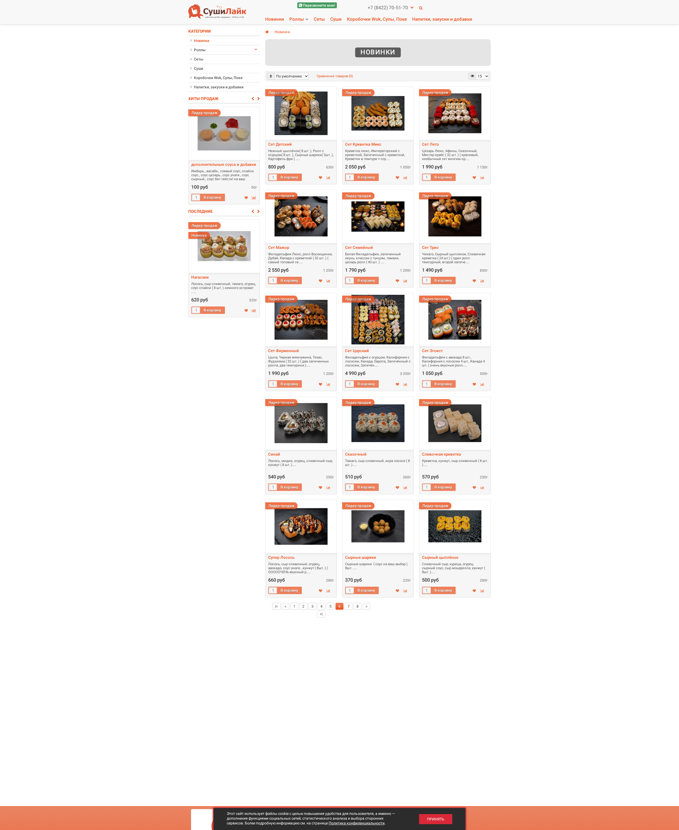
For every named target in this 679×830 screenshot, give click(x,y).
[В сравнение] (254, 198)
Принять (435, 819)
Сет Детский (280, 144)
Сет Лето (430, 144)
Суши (336, 19)
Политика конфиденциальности (357, 823)
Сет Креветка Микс (363, 144)
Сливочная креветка (441, 454)
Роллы (296, 19)
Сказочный (356, 454)
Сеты (319, 19)
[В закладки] (246, 198)
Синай (274, 454)
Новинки (274, 19)
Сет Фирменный (283, 350)
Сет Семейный (359, 247)
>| (321, 614)
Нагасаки (200, 277)
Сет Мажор (278, 247)
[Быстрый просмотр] (300, 111)
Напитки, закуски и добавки (442, 19)
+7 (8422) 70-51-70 (388, 8)
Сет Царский (357, 350)
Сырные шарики (360, 557)
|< (276, 606)
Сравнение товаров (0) (335, 76)
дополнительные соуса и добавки (223, 164)
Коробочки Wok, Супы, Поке (377, 19)
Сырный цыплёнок (440, 557)
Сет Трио (430, 247)
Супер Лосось (281, 557)
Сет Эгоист (432, 350)
